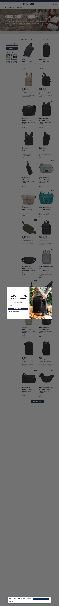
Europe (45, 598)
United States (36, 598)
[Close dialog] (50, 289)
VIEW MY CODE (18, 308)
